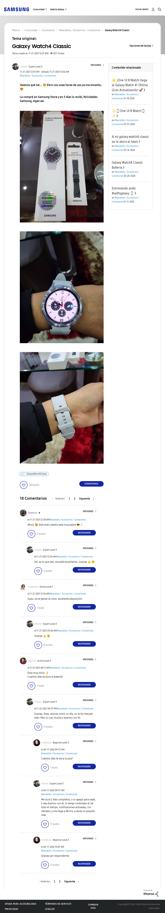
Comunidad (38, 9)
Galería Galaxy (57, 9)
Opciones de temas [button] (140, 45)
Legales (50, 909)
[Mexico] (16, 9)
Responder (84, 532)
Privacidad (11, 909)
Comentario (91, 483)
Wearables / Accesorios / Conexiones (38, 75)
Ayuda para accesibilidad (20, 904)
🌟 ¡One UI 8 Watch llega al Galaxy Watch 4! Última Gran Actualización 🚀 (130, 85)
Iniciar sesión (141, 9)
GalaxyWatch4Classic (36, 474)
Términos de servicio (58, 904)
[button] (98, 65)
